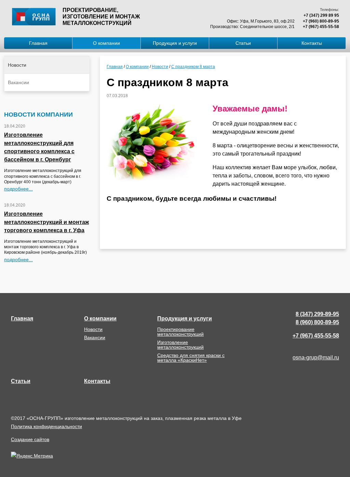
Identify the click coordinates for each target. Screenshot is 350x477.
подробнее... (18, 188)
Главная (38, 43)
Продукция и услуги (175, 43)
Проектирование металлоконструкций (180, 331)
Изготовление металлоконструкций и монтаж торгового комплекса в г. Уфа (46, 222)
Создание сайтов (30, 439)
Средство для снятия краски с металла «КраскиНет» (191, 357)
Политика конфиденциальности (46, 426)
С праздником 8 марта (193, 66)
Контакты (311, 43)
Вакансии (18, 82)
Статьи (243, 43)
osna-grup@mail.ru (316, 357)
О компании (106, 43)
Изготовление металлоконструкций (180, 344)
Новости (17, 65)
